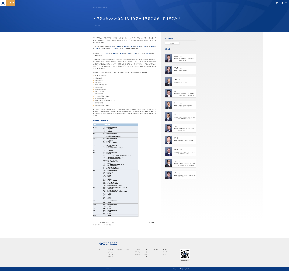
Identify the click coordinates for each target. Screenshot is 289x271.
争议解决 (172, 43)
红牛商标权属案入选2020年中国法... (104, 222)
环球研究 (137, 249)
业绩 (145, 252)
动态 (102, 7)
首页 (100, 249)
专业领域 (119, 249)
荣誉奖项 (110, 256)
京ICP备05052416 (115, 268)
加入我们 (165, 249)
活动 (145, 256)
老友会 (164, 254)
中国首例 (110, 254)
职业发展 (165, 252)
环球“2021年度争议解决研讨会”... (103, 225)
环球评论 (137, 252)
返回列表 (151, 222)
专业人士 (128, 249)
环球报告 (137, 254)
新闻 (99, 7)
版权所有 (175, 269)
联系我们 (156, 249)
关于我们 (110, 252)
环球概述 (110, 249)
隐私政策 (187, 269)
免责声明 (181, 269)
